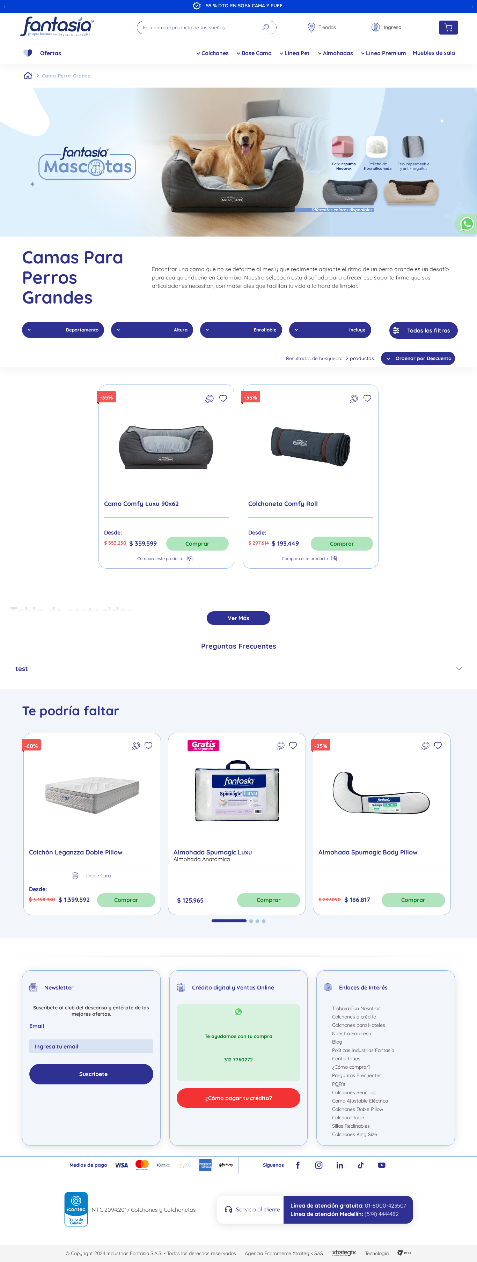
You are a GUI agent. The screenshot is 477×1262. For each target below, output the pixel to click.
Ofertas (50, 53)
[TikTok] (361, 1165)
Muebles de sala (434, 52)
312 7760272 (238, 1059)
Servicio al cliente (258, 1209)
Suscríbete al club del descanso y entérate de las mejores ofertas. (91, 1011)
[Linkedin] (340, 1165)
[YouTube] (382, 1165)
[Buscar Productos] (265, 27)
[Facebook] (298, 1165)
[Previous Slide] (4, 6)
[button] (466, 227)
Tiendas (327, 27)
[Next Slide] (472, 6)
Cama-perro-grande (66, 76)
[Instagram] (319, 1165)
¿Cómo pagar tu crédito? (238, 1098)
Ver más (238, 617)
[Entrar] (386, 27)
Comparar (160, 558)
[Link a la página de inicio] (28, 76)
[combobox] (207, 27)
